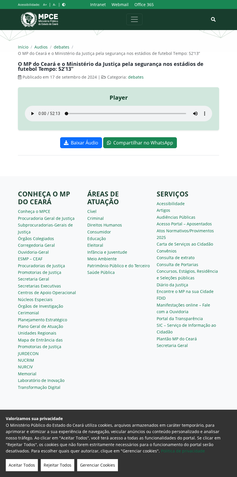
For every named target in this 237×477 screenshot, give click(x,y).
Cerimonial (28, 312)
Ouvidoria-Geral (33, 252)
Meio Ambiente (102, 258)
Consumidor (99, 232)
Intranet (98, 4)
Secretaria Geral (33, 279)
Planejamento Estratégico (42, 319)
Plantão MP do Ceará (177, 338)
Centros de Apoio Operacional (47, 292)
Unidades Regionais (37, 333)
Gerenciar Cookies (97, 465)
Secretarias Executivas (39, 286)
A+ (45, 4)
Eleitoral (95, 245)
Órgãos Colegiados (36, 238)
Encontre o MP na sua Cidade (185, 291)
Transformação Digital (39, 387)
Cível (92, 211)
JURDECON (28, 353)
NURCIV (25, 367)
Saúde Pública (101, 272)
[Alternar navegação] (134, 19)
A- (54, 4)
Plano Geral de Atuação (40, 326)
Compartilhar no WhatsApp (143, 143)
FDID (161, 298)
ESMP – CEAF (30, 258)
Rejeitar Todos (57, 465)
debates (61, 47)
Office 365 (144, 4)
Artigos (163, 210)
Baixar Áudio (84, 143)
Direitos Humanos (104, 225)
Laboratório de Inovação (41, 380)
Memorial (27, 373)
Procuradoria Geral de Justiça (46, 218)
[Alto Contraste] (63, 4)
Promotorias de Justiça (39, 272)
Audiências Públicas (176, 217)
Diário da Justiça (172, 284)
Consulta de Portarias (177, 264)
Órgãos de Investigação (40, 306)
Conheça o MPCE (34, 211)
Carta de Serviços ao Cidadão (185, 244)
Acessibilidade (171, 203)
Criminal (95, 218)
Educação (96, 238)
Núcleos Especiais (35, 299)
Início (23, 47)
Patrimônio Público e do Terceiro (118, 265)
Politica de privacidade (183, 451)
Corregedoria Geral (36, 245)
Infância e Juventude (107, 252)
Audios (41, 47)
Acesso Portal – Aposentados (184, 224)
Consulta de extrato (176, 257)
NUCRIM (26, 360)
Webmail (120, 4)
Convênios (167, 251)
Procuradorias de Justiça (41, 265)
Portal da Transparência (180, 318)
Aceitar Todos (22, 465)
